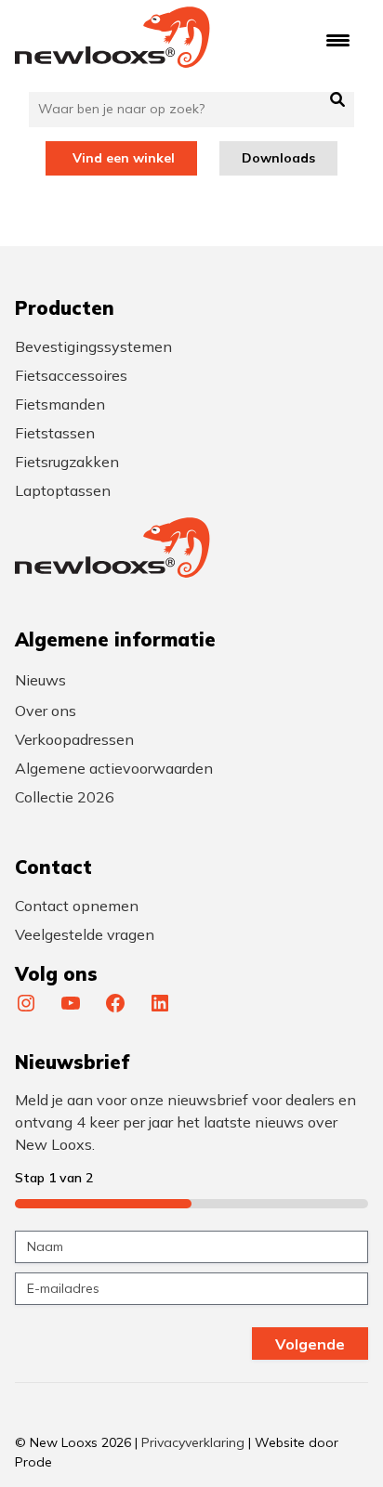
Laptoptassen (63, 490)
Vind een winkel (124, 158)
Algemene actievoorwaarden (114, 768)
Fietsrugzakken (67, 461)
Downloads (278, 158)
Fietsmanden (60, 404)
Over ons (45, 710)
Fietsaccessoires (71, 375)
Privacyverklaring (192, 1442)
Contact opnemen (77, 905)
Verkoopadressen (74, 739)
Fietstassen (55, 433)
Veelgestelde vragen (84, 934)
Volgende (310, 1344)
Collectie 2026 (64, 797)
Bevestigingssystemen (93, 346)
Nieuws (40, 680)
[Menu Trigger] (337, 39)
